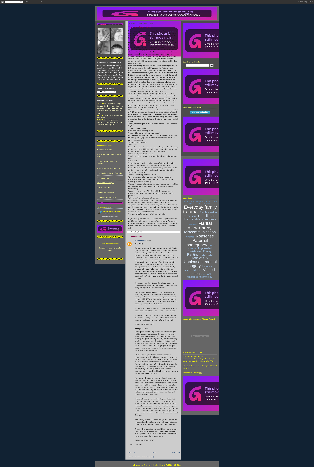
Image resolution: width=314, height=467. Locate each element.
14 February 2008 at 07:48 (144, 440)
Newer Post (131, 452)
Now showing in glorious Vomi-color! (110, 173)
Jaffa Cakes (192, 224)
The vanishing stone (139, 27)
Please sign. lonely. (109, 213)
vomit (203, 274)
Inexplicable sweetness (200, 219)
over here (109, 73)
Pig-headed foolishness (200, 250)
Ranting (193, 254)
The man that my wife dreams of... (109, 168)
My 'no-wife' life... (103, 178)
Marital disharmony (200, 225)
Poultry (207, 251)
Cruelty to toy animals (203, 204)
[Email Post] (142, 232)
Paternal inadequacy (196, 242)
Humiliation (206, 216)
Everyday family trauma (200, 209)
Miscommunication (200, 232)
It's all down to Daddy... (105, 183)
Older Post (176, 452)
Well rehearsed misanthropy (199, 275)
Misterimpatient (141, 240)
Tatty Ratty (206, 254)
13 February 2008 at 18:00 (144, 324)
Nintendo (190, 237)
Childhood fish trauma (203, 201)
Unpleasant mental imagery (200, 264)
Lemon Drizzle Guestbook (112, 211)
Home (154, 452)
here (200, 373)
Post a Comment (136, 444)
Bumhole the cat (189, 201)
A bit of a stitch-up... (104, 187)
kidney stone (171, 31)
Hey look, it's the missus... (106, 192)
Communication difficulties (106, 197)
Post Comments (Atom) (145, 457)
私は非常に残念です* (104, 149)
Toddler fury (200, 258)
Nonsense (205, 236)
